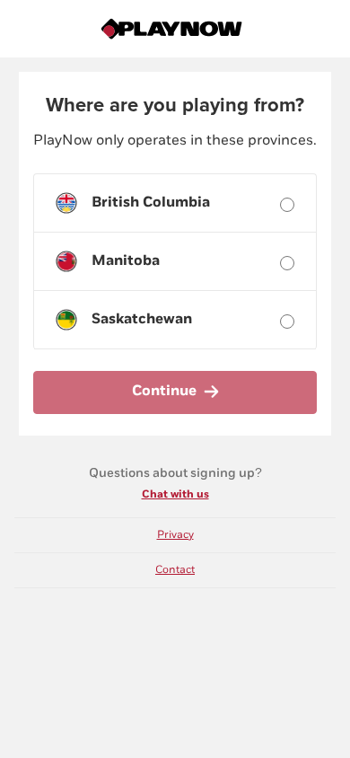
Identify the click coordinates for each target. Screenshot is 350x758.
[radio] (287, 205)
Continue (164, 391)
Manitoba (126, 260)
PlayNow (175, 28)
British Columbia (151, 202)
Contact (175, 570)
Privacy (175, 535)
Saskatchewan (142, 319)
